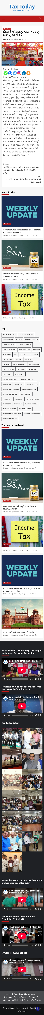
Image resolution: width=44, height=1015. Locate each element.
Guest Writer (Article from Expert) (14, 235)
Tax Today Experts (31, 404)
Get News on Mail (10, 1000)
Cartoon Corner (20, 997)
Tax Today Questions (32, 414)
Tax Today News (25, 409)
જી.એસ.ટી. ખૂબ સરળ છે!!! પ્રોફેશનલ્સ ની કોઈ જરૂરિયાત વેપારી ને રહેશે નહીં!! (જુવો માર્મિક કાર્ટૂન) (21, 168)
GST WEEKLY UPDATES (10, 379)
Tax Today (22, 6)
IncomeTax (18, 384)
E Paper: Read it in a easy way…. (24, 994)
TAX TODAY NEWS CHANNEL (12, 414)
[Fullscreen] (39, 679)
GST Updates (7, 374)
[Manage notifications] (38, 1009)
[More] (28, 73)
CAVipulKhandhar (9, 349)
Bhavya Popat (9, 39)
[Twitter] (15, 73)
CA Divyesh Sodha (31, 339)
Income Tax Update (29, 389)
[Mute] (36, 679)
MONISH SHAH (7, 399)
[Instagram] (19, 73)
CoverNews (34, 1008)
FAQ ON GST (7, 354)
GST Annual (34, 354)
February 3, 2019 (21, 39)
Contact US (33, 997)
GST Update (21, 369)
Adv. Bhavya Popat (9, 335)
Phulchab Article (32, 399)
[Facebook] (10, 73)
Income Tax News (32, 384)
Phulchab (19, 399)
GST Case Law (7, 359)
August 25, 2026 (30, 318)
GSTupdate (33, 369)
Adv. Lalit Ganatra (26, 335)
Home (7, 994)
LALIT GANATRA (26, 394)
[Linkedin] (24, 73)
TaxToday (17, 404)
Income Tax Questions (11, 389)
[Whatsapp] (6, 73)
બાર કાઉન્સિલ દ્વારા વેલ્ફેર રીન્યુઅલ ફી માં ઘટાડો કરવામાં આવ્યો (23, 179)
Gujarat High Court (28, 379)
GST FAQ (18, 359)
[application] (22, 669)
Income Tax (7, 384)
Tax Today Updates (10, 419)
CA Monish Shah (8, 344)
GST (15, 354)
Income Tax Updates (10, 394)
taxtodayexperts (9, 409)
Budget (19, 339)
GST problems (34, 364)
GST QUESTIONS (8, 369)
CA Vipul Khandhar (24, 344)
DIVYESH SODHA (24, 349)
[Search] (39, 18)
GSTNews (6, 364)
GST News (28, 359)
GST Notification (19, 364)
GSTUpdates (19, 374)
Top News (7, 29)
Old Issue (8, 997)
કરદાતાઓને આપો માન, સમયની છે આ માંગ (18, 632)
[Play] (4, 679)
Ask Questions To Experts (30, 1000)
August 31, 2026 (30, 235)
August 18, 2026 (30, 635)
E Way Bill (36, 349)
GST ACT (23, 354)
